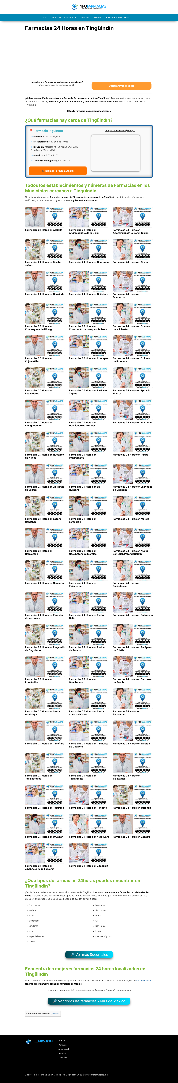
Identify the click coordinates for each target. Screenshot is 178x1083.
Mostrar (55, 1013)
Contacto (62, 1045)
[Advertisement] (89, 58)
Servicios (84, 17)
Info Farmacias (143, 980)
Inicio (44, 17)
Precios (97, 17)
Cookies (62, 1053)
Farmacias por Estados (62, 17)
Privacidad (63, 1057)
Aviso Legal (63, 1049)
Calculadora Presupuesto (117, 17)
